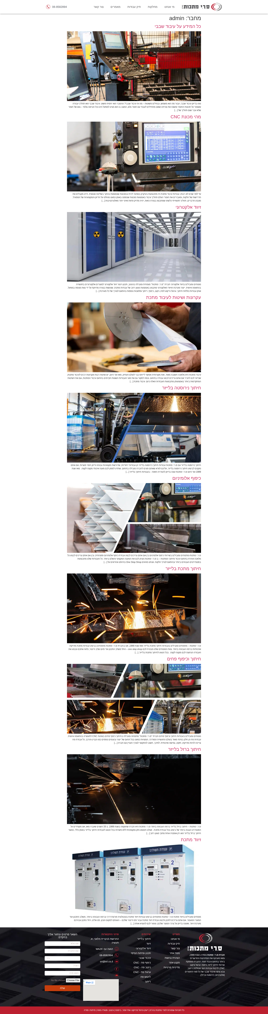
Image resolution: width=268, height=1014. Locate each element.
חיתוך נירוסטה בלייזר (181, 387)
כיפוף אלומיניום (186, 478)
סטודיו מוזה (102, 1010)
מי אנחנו (169, 6)
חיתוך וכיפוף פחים (184, 658)
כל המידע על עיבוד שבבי (178, 26)
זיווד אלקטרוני (188, 207)
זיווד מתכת (191, 839)
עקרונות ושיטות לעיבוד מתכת (173, 297)
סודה (86, 1010)
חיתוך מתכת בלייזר (183, 568)
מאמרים (115, 6)
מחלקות (152, 6)
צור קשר (99, 6)
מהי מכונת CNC (186, 116)
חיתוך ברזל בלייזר (184, 749)
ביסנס (118, 1010)
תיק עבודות (134, 6)
